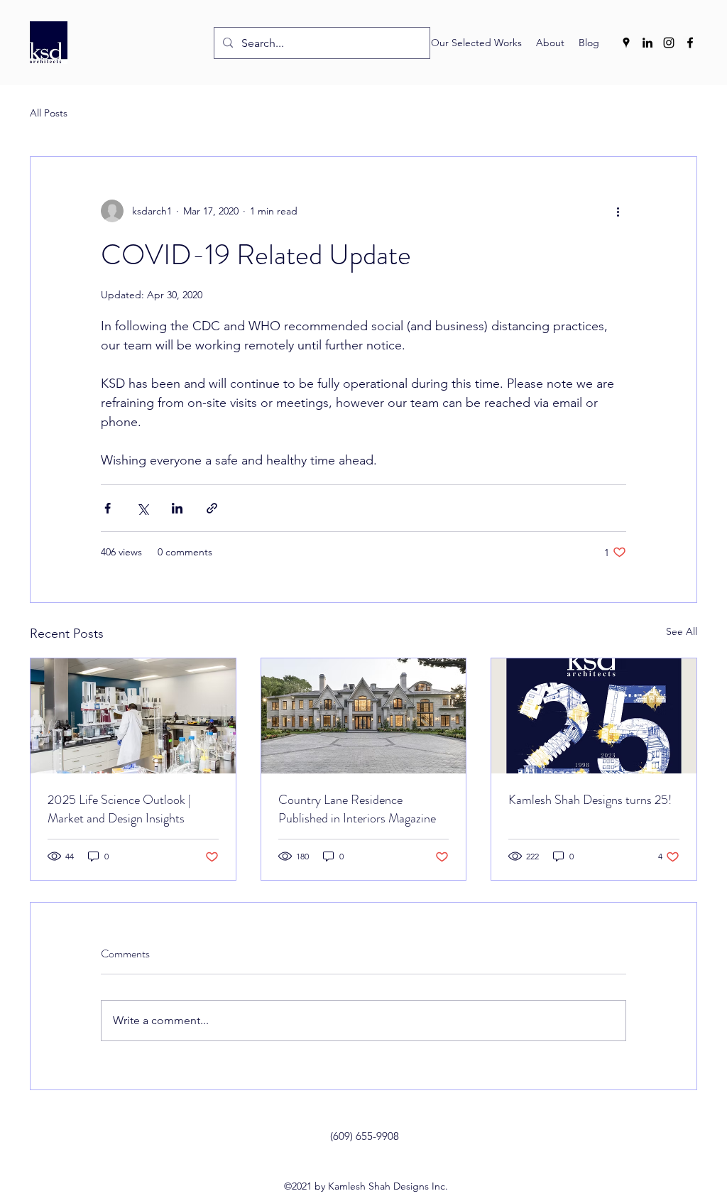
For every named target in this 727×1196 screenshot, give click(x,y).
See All (681, 631)
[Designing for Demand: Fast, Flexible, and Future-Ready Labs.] (133, 715)
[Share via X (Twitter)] (142, 508)
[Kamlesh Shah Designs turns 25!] (593, 715)
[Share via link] (212, 508)
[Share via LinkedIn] (177, 508)
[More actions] (617, 210)
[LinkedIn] (647, 43)
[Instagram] (669, 43)
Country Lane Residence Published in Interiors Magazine (357, 808)
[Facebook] (690, 43)
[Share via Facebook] (107, 508)
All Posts (48, 113)
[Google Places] (626, 43)
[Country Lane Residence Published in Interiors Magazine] (363, 715)
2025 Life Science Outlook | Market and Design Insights (119, 808)
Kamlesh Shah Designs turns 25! (590, 799)
